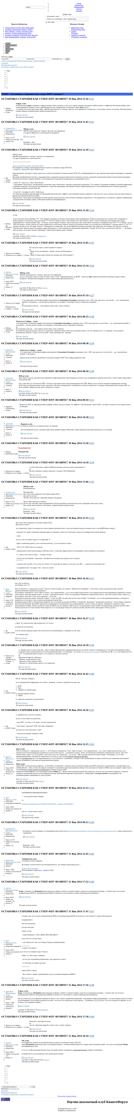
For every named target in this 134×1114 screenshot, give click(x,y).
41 (7, 88)
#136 (91, 518)
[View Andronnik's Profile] (13, 353)
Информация (79, 7)
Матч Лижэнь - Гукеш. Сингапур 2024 (18, 31)
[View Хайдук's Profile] (12, 274)
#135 (91, 481)
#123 (91, 149)
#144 (91, 822)
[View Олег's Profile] (11, 799)
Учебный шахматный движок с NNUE (19, 29)
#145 (91, 853)
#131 (91, 400)
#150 (91, 1036)
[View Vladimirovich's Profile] (14, 130)
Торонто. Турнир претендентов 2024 (18, 33)
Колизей (79, 11)
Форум (79, 9)
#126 (91, 265)
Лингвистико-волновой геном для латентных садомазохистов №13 (93, 831)
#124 (91, 210)
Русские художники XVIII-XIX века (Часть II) (21, 35)
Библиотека (79, 5)
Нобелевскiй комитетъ (9, 65)
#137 (91, 578)
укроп (115, 652)
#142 (91, 744)
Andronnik (9, 350)
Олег (7, 797)
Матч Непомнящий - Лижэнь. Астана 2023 (20, 37)
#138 (91, 618)
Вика (7, 589)
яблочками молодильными (90, 652)
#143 (91, 788)
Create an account (39, 61)
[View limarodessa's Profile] (13, 862)
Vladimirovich (10, 128)
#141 (91, 710)
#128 (91, 316)
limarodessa (9, 860)
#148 (91, 985)
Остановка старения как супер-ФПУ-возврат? (17, 67)
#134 (91, 462)
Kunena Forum (71, 1096)
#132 (91, 417)
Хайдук (8, 272)
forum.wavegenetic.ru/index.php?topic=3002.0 (28, 166)
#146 (91, 881)
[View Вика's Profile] (10, 593)
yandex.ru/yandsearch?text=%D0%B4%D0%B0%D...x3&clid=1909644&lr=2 (48, 804)
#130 (91, 371)
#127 (91, 295)
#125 (91, 242)
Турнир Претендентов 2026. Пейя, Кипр (19, 28)
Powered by (62, 1096)
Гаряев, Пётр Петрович (30, 868)
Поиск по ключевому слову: (57, 19)
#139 (91, 645)
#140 (91, 673)
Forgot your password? (9, 61)
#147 (91, 911)
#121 (91, 98)
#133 (91, 443)
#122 (91, 122)
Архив (79, 3)
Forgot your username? (24, 61)
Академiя (4, 63)
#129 (91, 343)
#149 (91, 1016)
